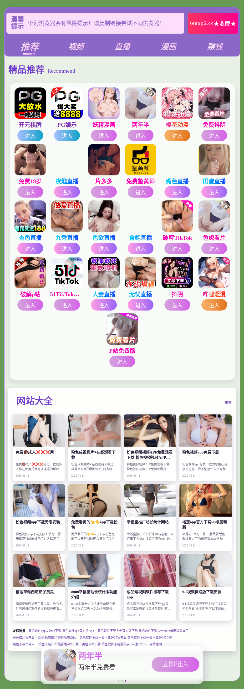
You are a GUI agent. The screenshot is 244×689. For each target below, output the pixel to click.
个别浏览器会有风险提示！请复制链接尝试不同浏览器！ (96, 23)
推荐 (29, 47)
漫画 (168, 46)
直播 (122, 46)
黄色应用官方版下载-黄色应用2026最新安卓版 (44, 637)
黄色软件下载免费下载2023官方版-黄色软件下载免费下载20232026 (126, 637)
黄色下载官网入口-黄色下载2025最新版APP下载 (46, 644)
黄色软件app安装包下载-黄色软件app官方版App (61, 631)
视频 (76, 46)
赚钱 (215, 46)
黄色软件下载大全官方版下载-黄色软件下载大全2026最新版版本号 (143, 631)
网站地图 (155, 644)
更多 (228, 402)
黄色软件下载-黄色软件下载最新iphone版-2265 (114, 644)
